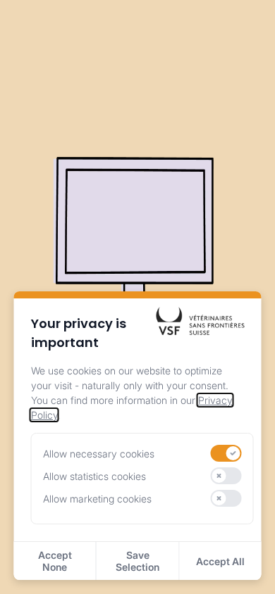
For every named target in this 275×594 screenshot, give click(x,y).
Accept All (220, 561)
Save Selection (137, 561)
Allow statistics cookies (94, 476)
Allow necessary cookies (98, 454)
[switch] (225, 453)
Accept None (55, 561)
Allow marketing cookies (97, 499)
